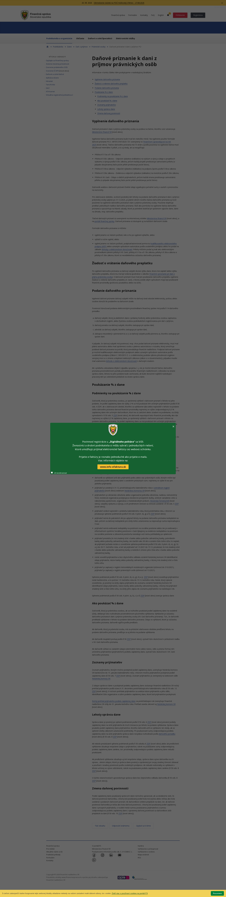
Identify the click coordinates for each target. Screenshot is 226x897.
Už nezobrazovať (60, 473)
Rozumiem (217, 893)
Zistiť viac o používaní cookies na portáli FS (130, 893)
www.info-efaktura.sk (113, 466)
